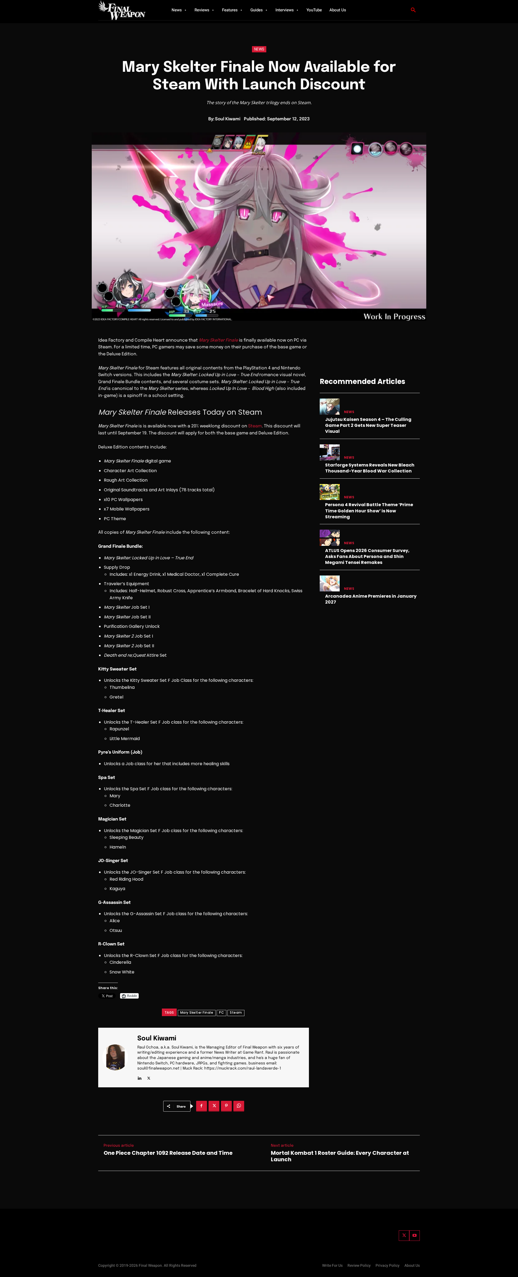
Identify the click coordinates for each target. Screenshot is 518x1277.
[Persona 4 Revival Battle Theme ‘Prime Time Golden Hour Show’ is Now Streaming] (330, 492)
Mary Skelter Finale (196, 1012)
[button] (413, 10)
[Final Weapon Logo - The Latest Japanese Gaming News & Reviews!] (128, 10)
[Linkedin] (139, 1077)
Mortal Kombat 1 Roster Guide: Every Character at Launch (340, 1156)
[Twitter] (404, 1235)
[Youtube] (414, 1235)
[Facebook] (201, 1106)
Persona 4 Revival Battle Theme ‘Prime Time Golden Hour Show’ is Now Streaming (369, 511)
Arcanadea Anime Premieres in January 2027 (371, 599)
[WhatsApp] (238, 1106)
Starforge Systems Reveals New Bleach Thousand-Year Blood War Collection (369, 468)
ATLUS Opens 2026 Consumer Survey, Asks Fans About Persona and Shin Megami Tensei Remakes (367, 556)
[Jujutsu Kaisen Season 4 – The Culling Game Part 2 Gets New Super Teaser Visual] (330, 406)
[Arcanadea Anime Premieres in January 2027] (330, 583)
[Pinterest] (226, 1106)
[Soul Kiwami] (118, 1057)
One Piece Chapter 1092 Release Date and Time (168, 1153)
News (259, 49)
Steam (255, 426)
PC (221, 1012)
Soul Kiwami (227, 119)
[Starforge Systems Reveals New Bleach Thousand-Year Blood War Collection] (330, 452)
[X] (149, 1077)
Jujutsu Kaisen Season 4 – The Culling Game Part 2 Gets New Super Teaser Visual (368, 425)
